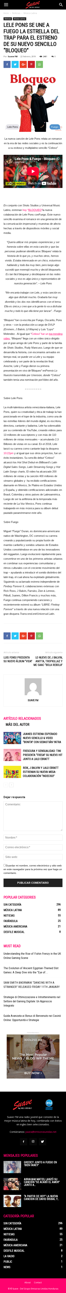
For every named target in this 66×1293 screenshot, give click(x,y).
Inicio (6, 13)
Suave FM (13, 56)
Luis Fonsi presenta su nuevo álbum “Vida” (18, 659)
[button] (61, 5)
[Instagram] (33, 1141)
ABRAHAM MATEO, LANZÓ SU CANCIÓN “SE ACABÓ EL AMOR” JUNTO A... (42, 1182)
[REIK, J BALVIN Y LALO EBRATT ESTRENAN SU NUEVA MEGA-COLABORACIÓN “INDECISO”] (12, 772)
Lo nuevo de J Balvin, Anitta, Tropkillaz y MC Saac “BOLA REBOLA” (47, 661)
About (27, 1282)
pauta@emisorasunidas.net (41, 1131)
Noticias (16, 13)
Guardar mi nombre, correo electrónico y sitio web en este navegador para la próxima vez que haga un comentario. (33, 869)
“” (34, 209)
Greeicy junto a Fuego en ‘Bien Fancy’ (40, 1164)
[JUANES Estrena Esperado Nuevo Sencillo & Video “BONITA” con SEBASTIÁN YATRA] (12, 738)
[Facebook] (23, 1141)
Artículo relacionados (22, 718)
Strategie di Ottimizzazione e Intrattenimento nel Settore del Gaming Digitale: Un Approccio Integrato (32, 1001)
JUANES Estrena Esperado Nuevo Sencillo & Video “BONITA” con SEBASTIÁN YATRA (42, 738)
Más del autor (17, 724)
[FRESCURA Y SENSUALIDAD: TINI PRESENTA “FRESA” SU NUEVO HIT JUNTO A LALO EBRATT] (12, 755)
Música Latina (30, 13)
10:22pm (9, 453)
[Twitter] (42, 1141)
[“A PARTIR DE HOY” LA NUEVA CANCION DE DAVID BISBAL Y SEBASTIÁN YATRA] (12, 1201)
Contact (38, 1282)
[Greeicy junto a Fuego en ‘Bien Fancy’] (12, 1167)
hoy (25, 209)
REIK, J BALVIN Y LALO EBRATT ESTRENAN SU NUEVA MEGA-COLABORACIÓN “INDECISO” (41, 772)
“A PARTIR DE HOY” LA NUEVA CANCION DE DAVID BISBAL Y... (41, 1198)
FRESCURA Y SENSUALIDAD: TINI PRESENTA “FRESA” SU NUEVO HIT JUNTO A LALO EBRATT (42, 755)
